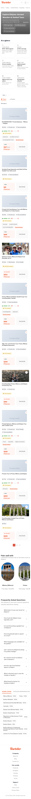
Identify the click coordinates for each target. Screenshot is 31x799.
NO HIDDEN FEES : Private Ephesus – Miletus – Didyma (15, 122)
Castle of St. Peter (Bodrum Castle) (14, 733)
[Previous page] (11, 545)
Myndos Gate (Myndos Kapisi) (13, 709)
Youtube (15, 773)
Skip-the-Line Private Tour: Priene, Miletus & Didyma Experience (14, 344)
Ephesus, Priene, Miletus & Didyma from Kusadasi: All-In (13, 257)
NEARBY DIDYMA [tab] (6, 691)
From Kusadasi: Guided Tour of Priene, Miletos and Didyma (13, 519)
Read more (25, 22)
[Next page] (20, 545)
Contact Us (15, 761)
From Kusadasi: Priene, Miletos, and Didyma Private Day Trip (14, 384)
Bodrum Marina (9, 724)
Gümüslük (8, 706)
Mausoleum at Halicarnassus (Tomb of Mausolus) (15, 716)
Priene (23, 696)
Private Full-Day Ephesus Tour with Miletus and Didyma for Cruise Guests (14, 210)
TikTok (15, 778)
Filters (4, 95)
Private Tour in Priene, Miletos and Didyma (14, 473)
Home (2, 7)
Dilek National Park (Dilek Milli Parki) (14, 703)
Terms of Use (15, 787)
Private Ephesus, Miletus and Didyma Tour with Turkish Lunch (14, 424)
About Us (15, 756)
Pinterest (15, 776)
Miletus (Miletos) (9, 696)
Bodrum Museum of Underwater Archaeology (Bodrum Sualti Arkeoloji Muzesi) (15, 729)
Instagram (15, 770)
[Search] (22, 2)
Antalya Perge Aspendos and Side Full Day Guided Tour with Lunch (14, 170)
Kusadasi (22, 7)
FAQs (15, 785)
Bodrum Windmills (10, 699)
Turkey (7, 7)
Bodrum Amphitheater (11, 713)
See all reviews (19, 139)
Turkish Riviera (14, 7)
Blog (15, 759)
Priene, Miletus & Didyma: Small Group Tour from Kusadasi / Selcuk (14, 297)
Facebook (15, 768)
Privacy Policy (15, 790)
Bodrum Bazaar (9, 721)
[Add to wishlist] (26, 110)
